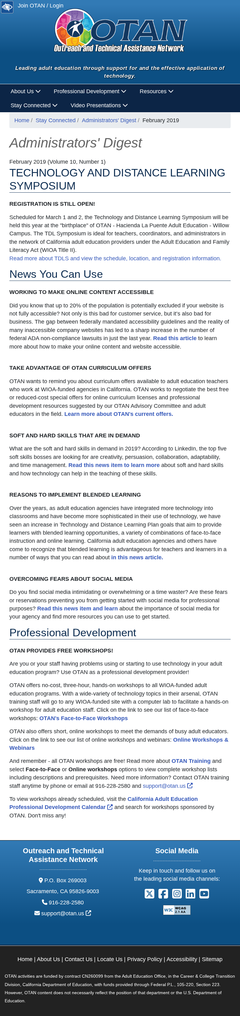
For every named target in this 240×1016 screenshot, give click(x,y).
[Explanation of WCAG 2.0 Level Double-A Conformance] (177, 909)
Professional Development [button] (87, 91)
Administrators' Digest (109, 120)
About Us (48, 959)
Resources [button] (154, 91)
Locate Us (109, 959)
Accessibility (182, 959)
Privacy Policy (144, 959)
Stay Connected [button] (31, 105)
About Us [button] (23, 91)
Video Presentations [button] (96, 105)
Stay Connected (56, 120)
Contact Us (78, 959)
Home (21, 120)
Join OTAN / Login (40, 5)
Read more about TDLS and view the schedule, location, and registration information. (115, 258)
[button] (149, 896)
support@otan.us (168, 786)
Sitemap (212, 959)
